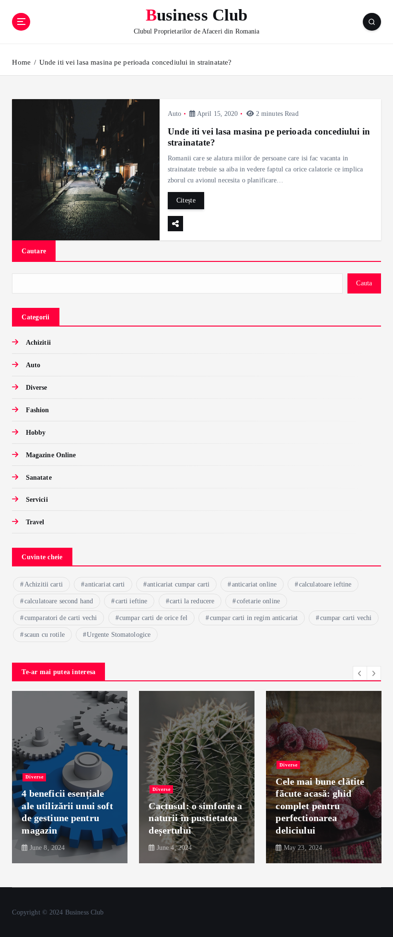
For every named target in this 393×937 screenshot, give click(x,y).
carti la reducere (192, 601)
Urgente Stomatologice (118, 634)
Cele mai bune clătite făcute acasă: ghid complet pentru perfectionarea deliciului (320, 805)
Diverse (36, 387)
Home (21, 62)
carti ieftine (132, 601)
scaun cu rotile (44, 634)
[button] (360, 673)
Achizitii (38, 342)
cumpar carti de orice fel (153, 617)
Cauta (364, 283)
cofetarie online (258, 601)
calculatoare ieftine (325, 584)
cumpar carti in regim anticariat (254, 617)
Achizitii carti (43, 584)
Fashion (37, 410)
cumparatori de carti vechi (60, 617)
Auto (175, 113)
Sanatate (38, 477)
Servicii (36, 499)
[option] (69, 777)
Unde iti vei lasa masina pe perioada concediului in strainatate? (135, 62)
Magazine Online (51, 455)
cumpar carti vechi (345, 617)
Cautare (34, 251)
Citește (186, 200)
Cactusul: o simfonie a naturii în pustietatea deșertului (195, 818)
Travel (35, 522)
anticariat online (254, 584)
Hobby (36, 432)
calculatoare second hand (58, 601)
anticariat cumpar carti (178, 584)
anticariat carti (105, 584)
